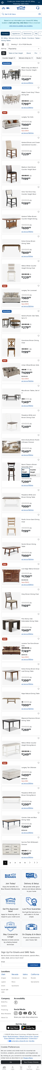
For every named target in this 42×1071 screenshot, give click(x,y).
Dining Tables (6, 40)
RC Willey (4, 38)
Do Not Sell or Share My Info (19, 1041)
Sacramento (35, 982)
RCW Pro (4, 1002)
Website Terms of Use (26, 1036)
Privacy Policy (28, 1058)
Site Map (31, 1041)
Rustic (24, 38)
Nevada (15, 974)
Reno (13, 982)
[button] (8, 2)
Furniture (5, 34)
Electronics (27, 34)
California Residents (22, 1038)
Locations (5, 971)
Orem (3, 986)
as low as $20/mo (28, 133)
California (35, 974)
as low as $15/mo (27, 83)
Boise (25, 978)
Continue (34, 965)
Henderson (15, 978)
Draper (3, 978)
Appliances (16, 34)
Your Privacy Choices (31, 1062)
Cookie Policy (33, 1038)
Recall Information (13, 1036)
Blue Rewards (6, 1014)
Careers (4, 1006)
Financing (4, 1010)
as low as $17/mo (27, 256)
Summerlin (15, 986)
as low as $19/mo (27, 634)
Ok (11, 1062)
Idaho (25, 974)
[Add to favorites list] (39, 63)
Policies (36, 1036)
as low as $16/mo (27, 108)
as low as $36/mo (27, 585)
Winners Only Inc (15, 38)
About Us (4, 1017)
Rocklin (33, 978)
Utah (3, 974)
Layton (3, 982)
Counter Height (8, 58)
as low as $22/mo (27, 381)
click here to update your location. (21, 26)
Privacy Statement (9, 1038)
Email (3, 962)
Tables (37, 38)
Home (5, 1036)
